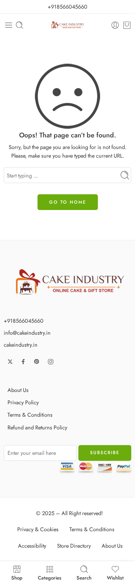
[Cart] (127, 25)
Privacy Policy (23, 402)
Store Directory (74, 546)
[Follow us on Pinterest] (37, 362)
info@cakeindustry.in (27, 333)
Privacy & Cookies (37, 529)
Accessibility (32, 546)
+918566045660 (67, 6)
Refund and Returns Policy (37, 427)
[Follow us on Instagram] (50, 361)
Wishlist (115, 577)
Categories (50, 577)
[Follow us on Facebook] (23, 362)
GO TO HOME (67, 202)
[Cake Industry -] (68, 25)
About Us (18, 390)
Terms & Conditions (30, 415)
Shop (16, 577)
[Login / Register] (115, 25)
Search (84, 577)
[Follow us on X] (10, 361)
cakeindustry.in (21, 345)
